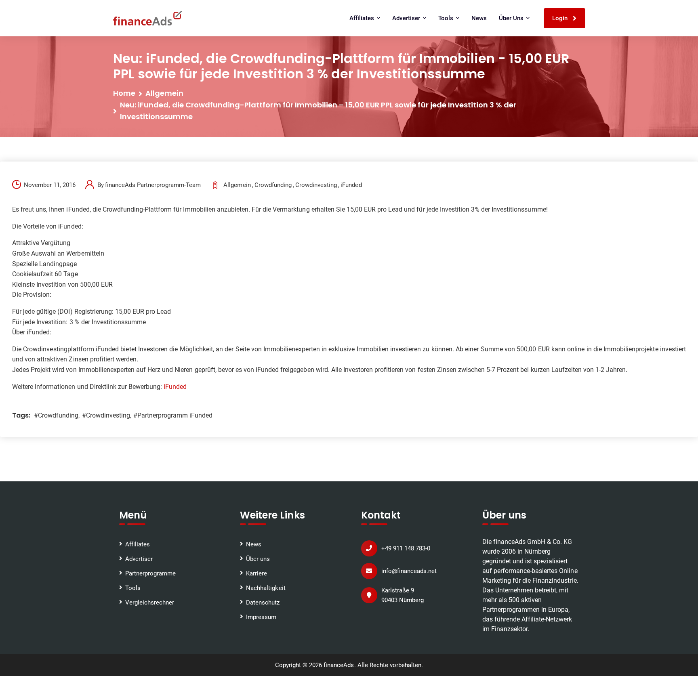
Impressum (261, 617)
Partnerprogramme (150, 573)
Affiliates (137, 544)
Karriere (256, 573)
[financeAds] (147, 18)
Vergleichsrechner (149, 602)
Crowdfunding (273, 185)
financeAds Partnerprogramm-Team (153, 185)
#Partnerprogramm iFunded (173, 415)
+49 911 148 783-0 (405, 548)
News (479, 18)
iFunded (351, 185)
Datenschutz (263, 602)
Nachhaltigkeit (265, 588)
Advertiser (139, 559)
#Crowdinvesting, (106, 415)
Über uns (258, 559)
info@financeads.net (409, 571)
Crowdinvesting (316, 185)
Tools (133, 588)
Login (560, 18)
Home (124, 93)
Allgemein (164, 93)
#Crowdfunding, (57, 415)
